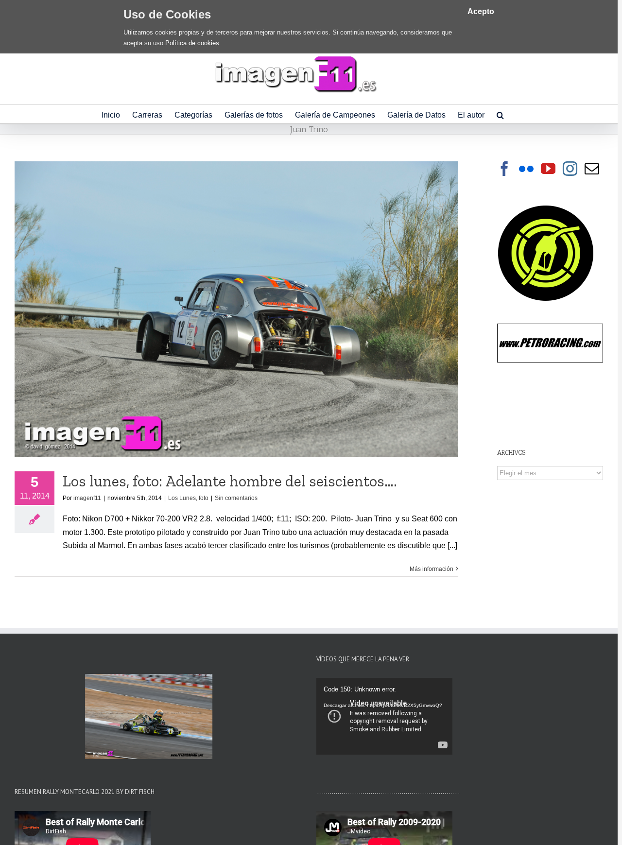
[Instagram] (570, 168)
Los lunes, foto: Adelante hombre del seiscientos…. (230, 481)
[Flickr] (526, 168)
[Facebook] (504, 168)
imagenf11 (87, 498)
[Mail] (592, 168)
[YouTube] (548, 168)
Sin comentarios (236, 498)
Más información (431, 569)
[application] (384, 716)
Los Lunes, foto (188, 498)
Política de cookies (192, 43)
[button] (500, 113)
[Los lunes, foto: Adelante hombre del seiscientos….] (236, 309)
